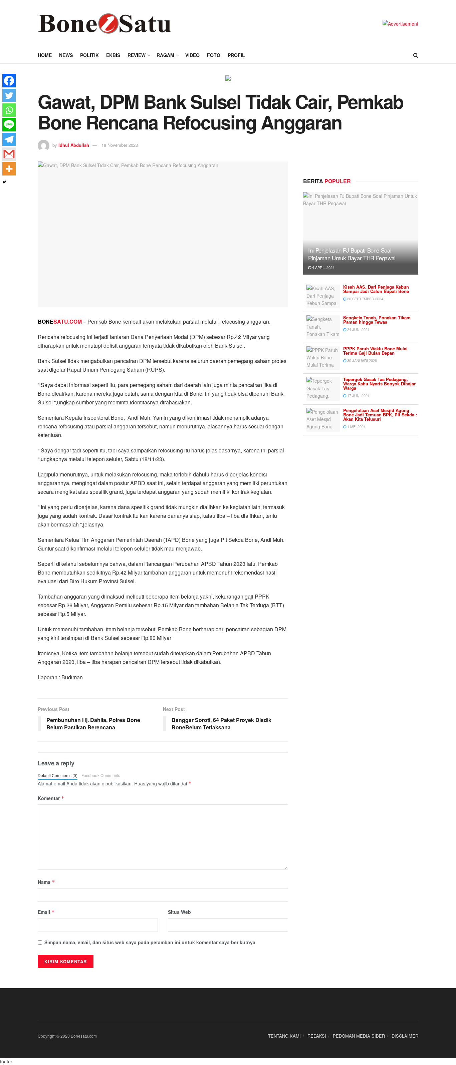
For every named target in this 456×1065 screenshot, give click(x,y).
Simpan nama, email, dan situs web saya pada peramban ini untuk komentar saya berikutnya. (150, 942)
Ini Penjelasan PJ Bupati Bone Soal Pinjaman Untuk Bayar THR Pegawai (352, 254)
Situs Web (179, 912)
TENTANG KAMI (284, 1036)
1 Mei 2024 (356, 426)
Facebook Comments (100, 775)
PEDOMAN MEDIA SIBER (359, 1036)
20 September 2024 (364, 298)
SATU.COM (60, 321)
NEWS (66, 55)
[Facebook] (9, 80)
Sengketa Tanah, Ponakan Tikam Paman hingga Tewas (377, 319)
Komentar (51, 798)
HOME (45, 55)
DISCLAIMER (405, 1036)
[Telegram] (9, 139)
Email (46, 912)
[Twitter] (9, 95)
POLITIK (89, 55)
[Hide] (4, 182)
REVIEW (137, 55)
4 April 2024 (322, 267)
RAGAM (165, 55)
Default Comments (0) (57, 775)
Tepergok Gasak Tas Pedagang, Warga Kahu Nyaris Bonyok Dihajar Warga (379, 383)
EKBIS (113, 55)
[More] (9, 168)
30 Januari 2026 (361, 360)
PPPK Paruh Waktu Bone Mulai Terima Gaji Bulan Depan (375, 350)
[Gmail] (9, 154)
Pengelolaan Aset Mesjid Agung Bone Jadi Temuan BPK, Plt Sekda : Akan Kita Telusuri (380, 414)
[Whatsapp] (9, 110)
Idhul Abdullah (73, 145)
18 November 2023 (119, 145)
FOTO (213, 55)
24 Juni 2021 (358, 329)
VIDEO (192, 55)
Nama (46, 881)
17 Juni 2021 (358, 395)
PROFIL (236, 55)
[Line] (9, 124)
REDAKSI (316, 1036)
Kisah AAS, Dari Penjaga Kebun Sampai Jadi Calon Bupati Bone (376, 289)
